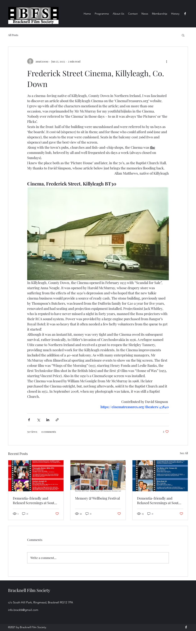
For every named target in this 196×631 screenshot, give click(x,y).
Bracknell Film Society (29, 590)
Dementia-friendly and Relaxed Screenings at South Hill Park (34, 500)
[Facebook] (185, 14)
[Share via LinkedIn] (48, 420)
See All (184, 453)
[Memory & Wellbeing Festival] (98, 475)
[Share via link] (57, 420)
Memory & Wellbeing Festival (97, 498)
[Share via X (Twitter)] (38, 420)
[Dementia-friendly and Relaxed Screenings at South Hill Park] (36, 475)
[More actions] (166, 61)
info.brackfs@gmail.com (23, 610)
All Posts (13, 35)
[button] (183, 35)
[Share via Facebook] (29, 420)
